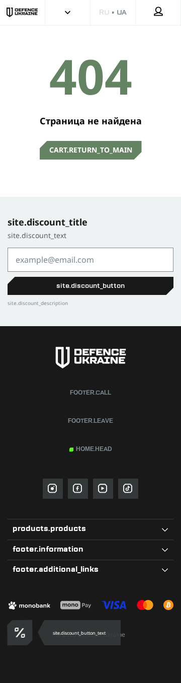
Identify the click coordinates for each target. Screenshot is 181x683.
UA (122, 12)
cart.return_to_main (90, 150)
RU (104, 12)
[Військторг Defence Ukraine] (90, 357)
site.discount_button (90, 285)
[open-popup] (19, 633)
